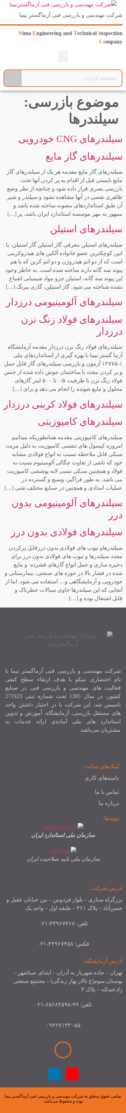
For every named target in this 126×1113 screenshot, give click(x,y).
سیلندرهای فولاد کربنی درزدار (63, 404)
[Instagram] (72, 1074)
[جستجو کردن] (13, 78)
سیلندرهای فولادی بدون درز (66, 532)
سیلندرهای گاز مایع (84, 156)
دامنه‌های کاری (102, 778)
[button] (63, 56)
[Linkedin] (54, 1074)
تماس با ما (107, 792)
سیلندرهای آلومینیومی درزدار (64, 301)
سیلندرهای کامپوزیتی (80, 421)
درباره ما (109, 803)
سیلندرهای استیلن (86, 228)
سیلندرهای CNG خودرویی (70, 138)
